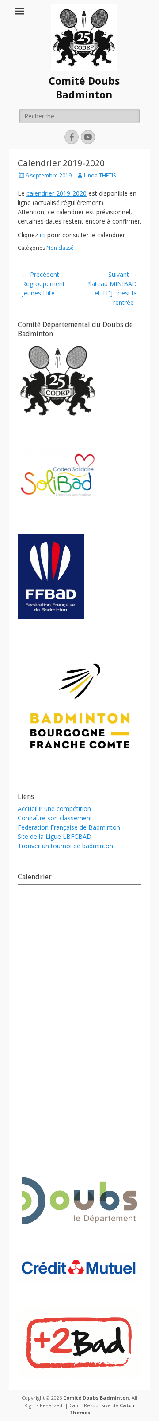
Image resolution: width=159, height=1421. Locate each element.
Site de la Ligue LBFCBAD (54, 836)
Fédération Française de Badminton (69, 827)
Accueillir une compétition (54, 808)
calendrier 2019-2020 (56, 193)
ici (42, 235)
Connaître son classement (55, 818)
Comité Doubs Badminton (96, 1397)
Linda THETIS (100, 175)
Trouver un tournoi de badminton (65, 846)
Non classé (60, 248)
